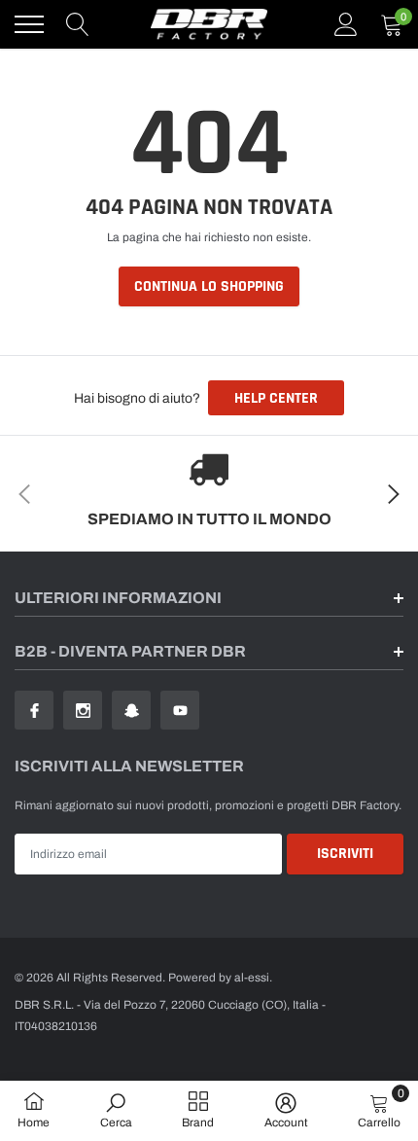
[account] (346, 24)
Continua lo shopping (209, 286)
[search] (77, 24)
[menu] (29, 24)
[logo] (209, 24)
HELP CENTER (276, 398)
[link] (34, 710)
